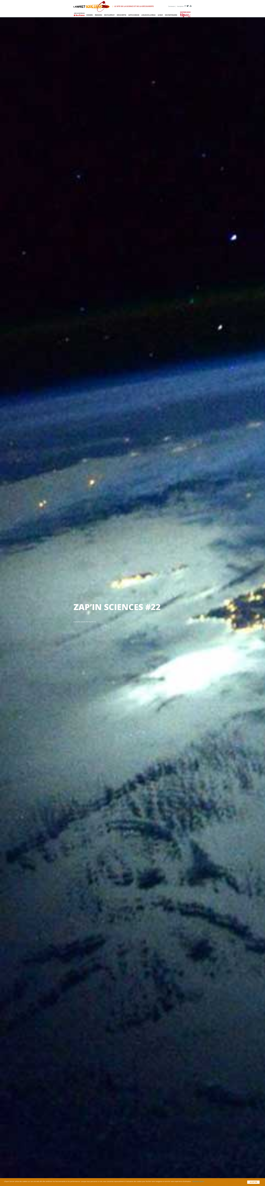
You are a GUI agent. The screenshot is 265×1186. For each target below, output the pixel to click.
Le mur (160, 15)
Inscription (180, 6)
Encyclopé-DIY (109, 15)
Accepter (253, 1182)
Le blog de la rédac (148, 15)
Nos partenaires (171, 15)
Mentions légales (198, 1181)
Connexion (171, 6)
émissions (98, 15)
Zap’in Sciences (133, 15)
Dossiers (89, 15)
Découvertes (121, 15)
